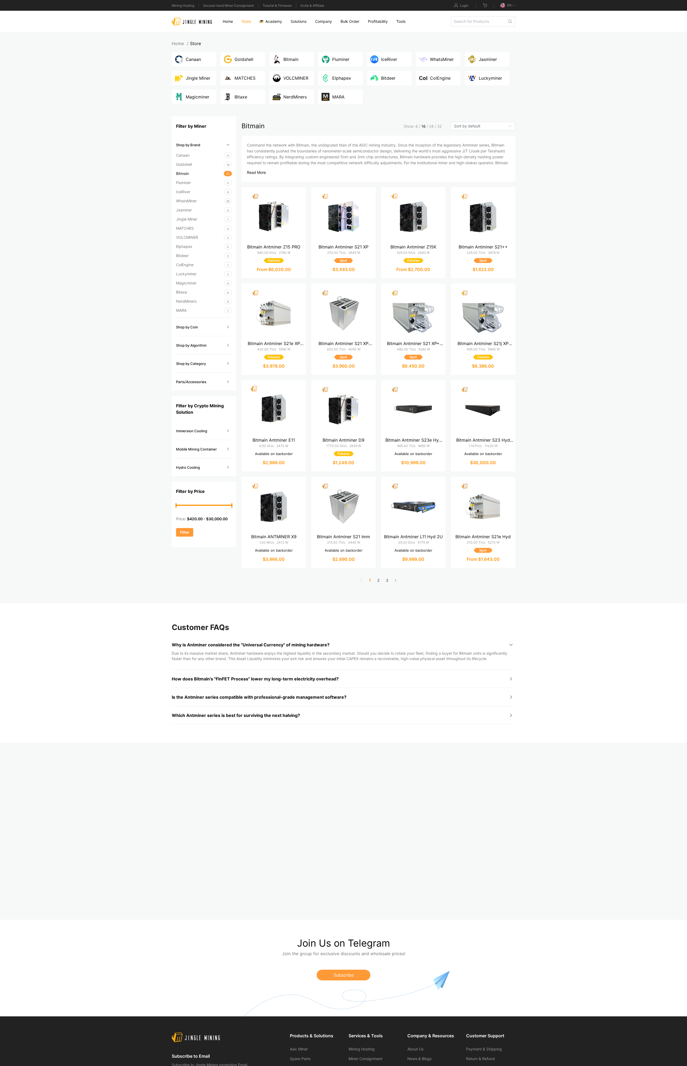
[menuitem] (227, 21)
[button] (204, 145)
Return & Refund (480, 1058)
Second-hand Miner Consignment (228, 5)
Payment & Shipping (484, 1049)
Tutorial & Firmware (277, 5)
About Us (415, 1049)
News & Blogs (419, 1058)
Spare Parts (300, 1058)
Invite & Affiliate (312, 5)
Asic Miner (299, 1049)
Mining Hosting (183, 5)
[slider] (176, 505)
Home (180, 43)
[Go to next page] (395, 580)
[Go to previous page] (361, 580)
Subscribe (344, 975)
